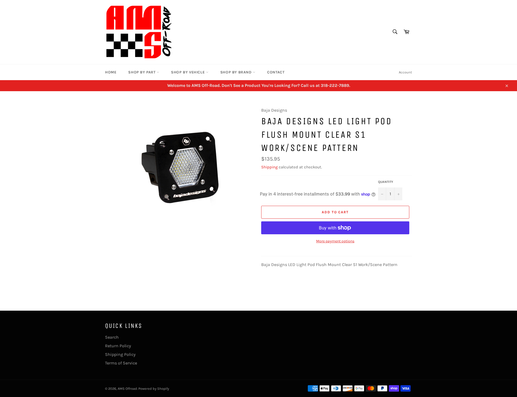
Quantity (385, 182)
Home (110, 72)
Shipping (269, 167)
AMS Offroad (127, 389)
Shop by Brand (236, 72)
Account (405, 72)
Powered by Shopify (153, 389)
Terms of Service (121, 363)
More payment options (335, 241)
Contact (275, 72)
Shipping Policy (120, 354)
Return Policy (118, 345)
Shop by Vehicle (188, 72)
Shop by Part (142, 72)
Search (112, 337)
